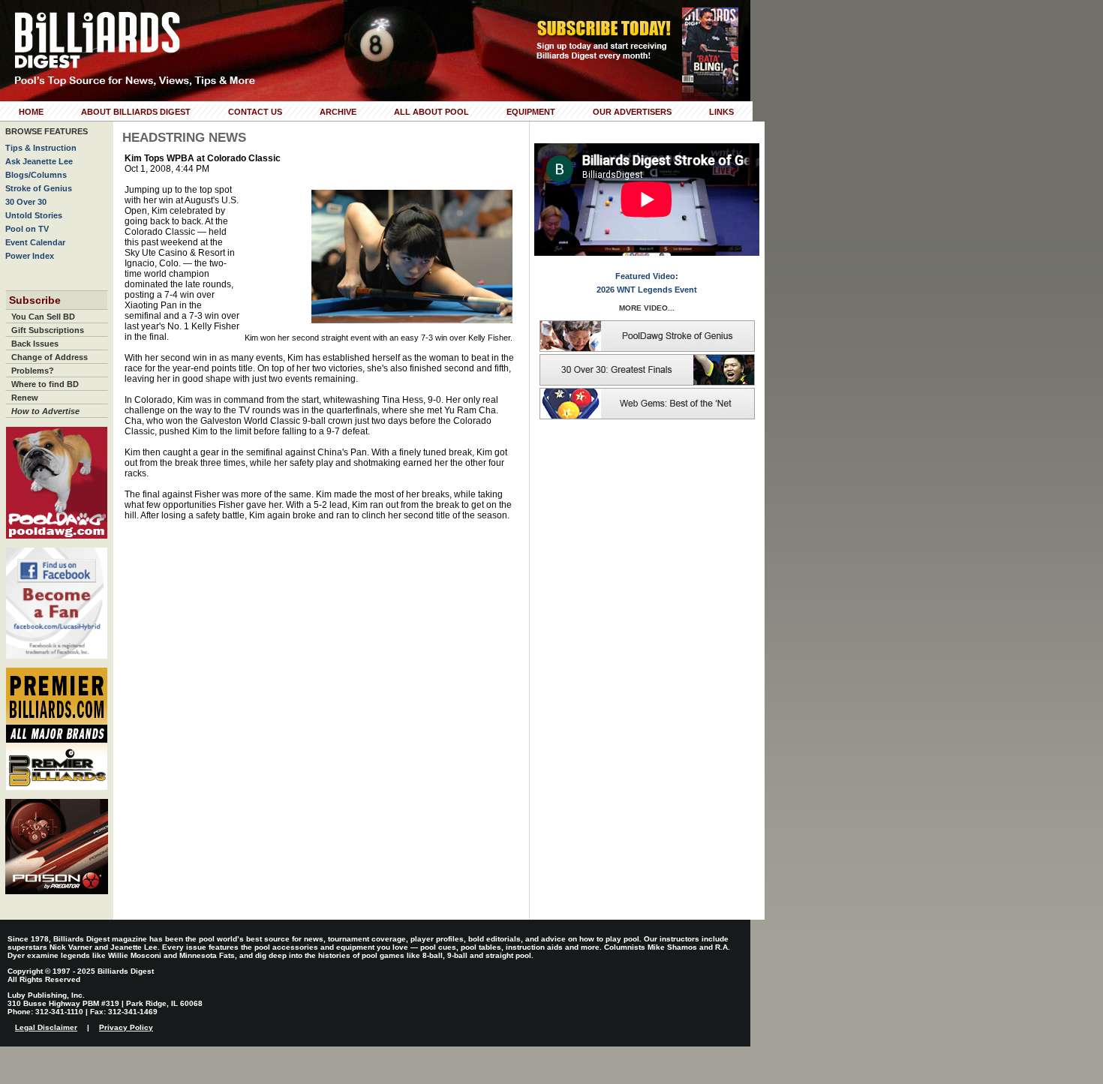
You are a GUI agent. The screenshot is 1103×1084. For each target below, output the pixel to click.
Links (721, 111)
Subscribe (35, 300)
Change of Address (49, 357)
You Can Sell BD (43, 316)
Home (31, 111)
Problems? (32, 370)
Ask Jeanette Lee (39, 161)
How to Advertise (45, 411)
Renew (24, 397)
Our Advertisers (632, 111)
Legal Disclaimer (46, 1027)
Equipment (530, 111)
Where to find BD (45, 384)
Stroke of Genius (38, 188)
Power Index (29, 255)
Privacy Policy (126, 1027)
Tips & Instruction (41, 147)
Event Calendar (35, 242)
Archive (338, 111)
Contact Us (255, 111)
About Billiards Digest (136, 111)
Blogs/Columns (36, 174)
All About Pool (431, 111)
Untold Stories (33, 215)
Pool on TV (27, 228)
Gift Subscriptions (47, 330)
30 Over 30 (26, 201)
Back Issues (35, 343)
